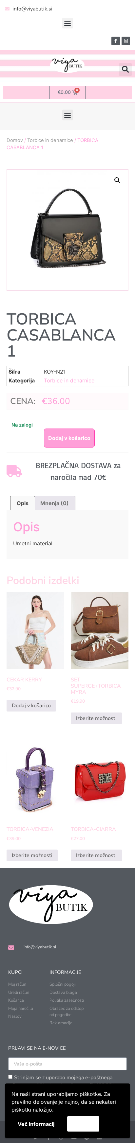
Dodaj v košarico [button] (31, 705)
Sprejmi (83, 1123)
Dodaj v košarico (69, 438)
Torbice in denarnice (50, 140)
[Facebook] (115, 41)
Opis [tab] (23, 503)
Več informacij (36, 1124)
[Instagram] (126, 41)
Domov (15, 140)
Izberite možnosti (96, 718)
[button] (67, 23)
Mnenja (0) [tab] (54, 503)
